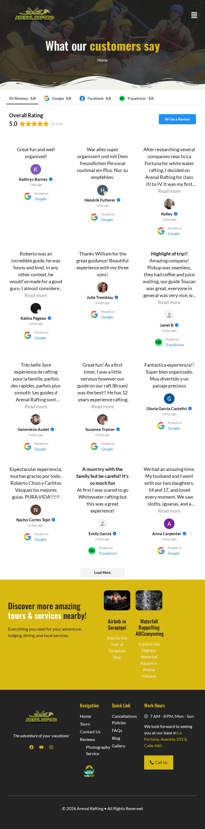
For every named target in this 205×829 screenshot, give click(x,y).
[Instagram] (51, 747)
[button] (194, 15)
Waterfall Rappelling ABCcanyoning (150, 627)
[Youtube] (41, 747)
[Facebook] (31, 747)
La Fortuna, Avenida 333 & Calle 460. (165, 739)
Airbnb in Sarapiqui (117, 624)
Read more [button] (169, 191)
